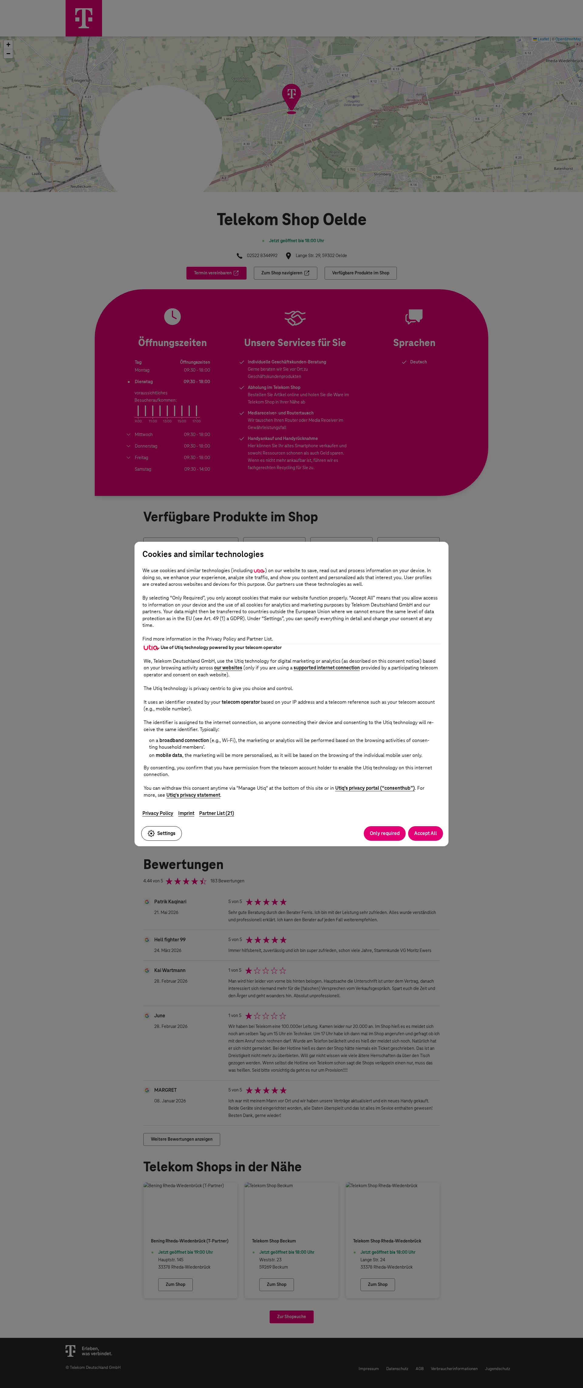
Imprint (186, 813)
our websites (228, 668)
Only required (385, 833)
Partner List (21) (216, 813)
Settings (166, 833)
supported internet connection (327, 668)
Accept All (425, 833)
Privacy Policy (157, 813)
